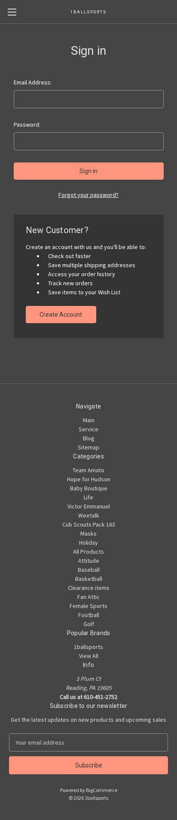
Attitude (88, 560)
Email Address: (33, 82)
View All (88, 656)
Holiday (88, 542)
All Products (88, 551)
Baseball (89, 570)
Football (88, 615)
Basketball (88, 579)
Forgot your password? (88, 195)
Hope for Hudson (88, 479)
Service (88, 429)
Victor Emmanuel (88, 506)
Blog (89, 438)
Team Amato (88, 470)
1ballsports (88, 647)
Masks (88, 533)
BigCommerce (101, 790)
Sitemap (88, 447)
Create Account (61, 314)
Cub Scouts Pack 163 (88, 524)
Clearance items (89, 588)
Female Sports (88, 606)
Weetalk (88, 515)
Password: (27, 124)
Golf (88, 624)
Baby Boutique (88, 488)
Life (88, 497)
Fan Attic (88, 597)
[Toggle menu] (12, 12)
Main (89, 420)
